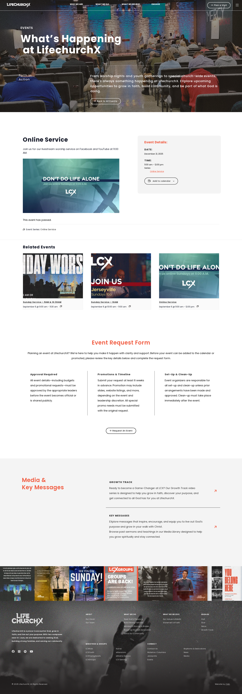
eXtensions (121, 652)
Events (150, 659)
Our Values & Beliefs (172, 619)
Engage (156, 4)
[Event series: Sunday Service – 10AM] (130, 306)
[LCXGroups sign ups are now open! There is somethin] (121, 583)
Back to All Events (107, 101)
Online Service (157, 171)
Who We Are (76, 4)
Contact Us (152, 648)
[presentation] (53, 275)
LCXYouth (90, 652)
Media (186, 656)
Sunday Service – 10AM (104, 302)
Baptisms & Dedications (195, 648)
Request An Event (122, 430)
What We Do (102, 4)
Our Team (90, 622)
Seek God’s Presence (133, 619)
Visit (203, 619)
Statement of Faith (171, 622)
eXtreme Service (123, 656)
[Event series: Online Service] (198, 306)
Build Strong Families (133, 622)
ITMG (228, 684)
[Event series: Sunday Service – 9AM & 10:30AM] (61, 306)
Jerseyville (152, 656)
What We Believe (131, 4)
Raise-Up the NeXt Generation (137, 630)
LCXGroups (91, 659)
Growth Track (207, 630)
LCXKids (89, 648)
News (186, 652)
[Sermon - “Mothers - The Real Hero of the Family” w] (155, 583)
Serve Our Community (134, 633)
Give (203, 622)
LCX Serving (121, 659)
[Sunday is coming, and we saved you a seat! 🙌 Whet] (86, 583)
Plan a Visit (220, 5)
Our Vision (90, 619)
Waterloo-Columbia (156, 652)
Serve (203, 626)
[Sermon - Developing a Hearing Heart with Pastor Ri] (17, 583)
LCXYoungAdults (93, 656)
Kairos (119, 648)
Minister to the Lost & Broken (136, 626)
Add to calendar (162, 180)
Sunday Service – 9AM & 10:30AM (42, 302)
